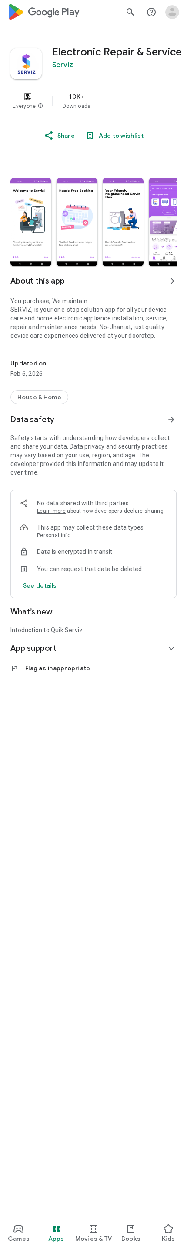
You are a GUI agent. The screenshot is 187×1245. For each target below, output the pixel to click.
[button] (40, 106)
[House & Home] (39, 397)
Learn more (51, 511)
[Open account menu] (172, 12)
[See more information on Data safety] (171, 419)
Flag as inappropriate (50, 668)
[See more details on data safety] (40, 585)
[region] (93, 100)
